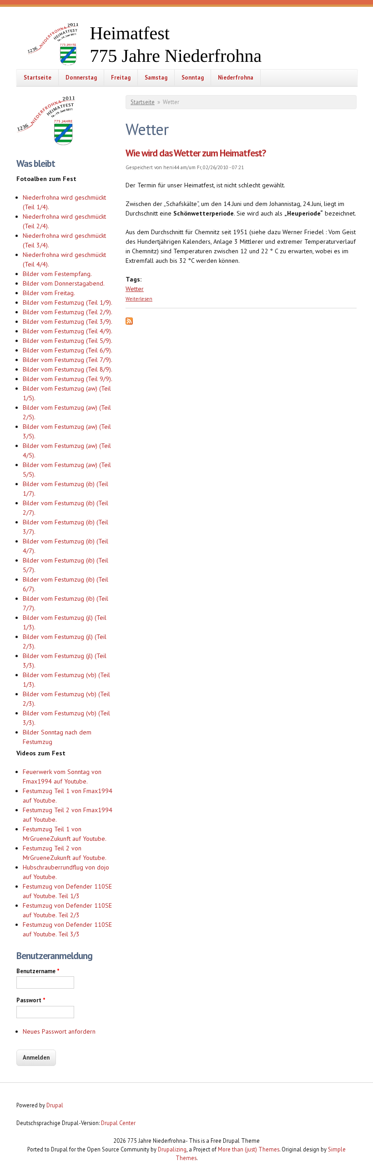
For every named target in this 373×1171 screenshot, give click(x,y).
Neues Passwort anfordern (59, 1031)
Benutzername (38, 971)
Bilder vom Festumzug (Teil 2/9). (67, 312)
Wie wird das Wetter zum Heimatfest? (196, 153)
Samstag (156, 77)
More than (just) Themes (248, 1149)
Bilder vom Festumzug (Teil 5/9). (67, 341)
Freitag (121, 77)
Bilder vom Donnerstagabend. (64, 283)
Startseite (37, 77)
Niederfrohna (235, 77)
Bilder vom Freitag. (49, 293)
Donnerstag (81, 77)
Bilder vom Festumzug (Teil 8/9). (67, 369)
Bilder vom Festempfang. (57, 274)
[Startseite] (161, 45)
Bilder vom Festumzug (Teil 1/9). (67, 302)
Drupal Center (118, 1122)
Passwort (30, 1000)
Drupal (54, 1105)
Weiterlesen (139, 299)
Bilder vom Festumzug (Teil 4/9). (67, 331)
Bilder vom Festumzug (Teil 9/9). (67, 379)
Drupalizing (172, 1149)
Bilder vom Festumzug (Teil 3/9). (67, 321)
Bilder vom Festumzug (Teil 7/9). (67, 360)
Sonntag (192, 77)
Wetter (135, 289)
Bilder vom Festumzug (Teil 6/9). (67, 350)
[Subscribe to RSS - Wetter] (129, 322)
